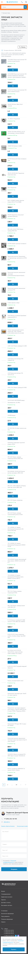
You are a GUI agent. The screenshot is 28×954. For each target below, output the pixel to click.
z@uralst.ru (7, 822)
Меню (2, 2)
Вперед (21, 785)
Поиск (25, 7)
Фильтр (23, 47)
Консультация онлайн (22, 826)
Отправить (14, 869)
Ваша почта (5, 856)
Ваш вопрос (5, 831)
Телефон (4, 844)
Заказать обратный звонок (8, 826)
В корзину (13, 70)
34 (16, 784)
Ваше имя (5, 850)
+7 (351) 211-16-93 (22, 2)
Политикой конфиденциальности (9, 861)
